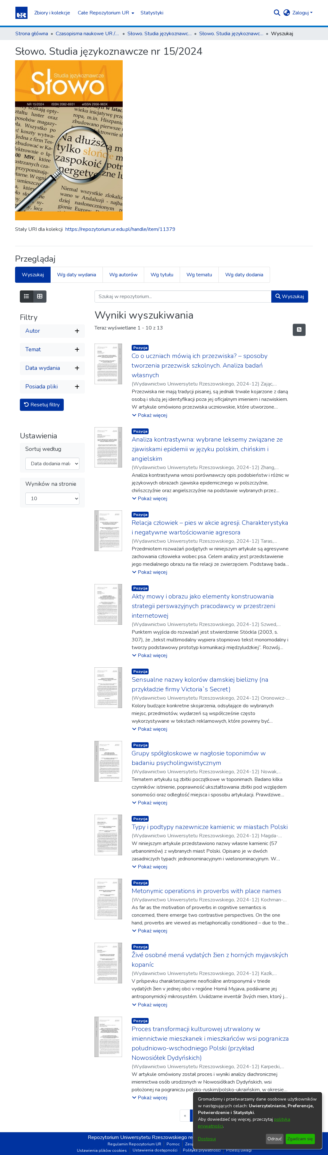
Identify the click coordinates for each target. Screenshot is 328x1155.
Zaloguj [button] (301, 12)
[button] (21, 12)
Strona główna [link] (31, 33)
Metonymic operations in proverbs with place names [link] (206, 891)
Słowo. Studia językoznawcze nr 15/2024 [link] (231, 33)
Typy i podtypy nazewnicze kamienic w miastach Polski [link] (210, 827)
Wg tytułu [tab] (162, 274)
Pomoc (173, 1144)
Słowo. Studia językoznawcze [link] (159, 33)
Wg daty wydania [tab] (76, 274)
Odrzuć (274, 1139)
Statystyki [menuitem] (152, 12)
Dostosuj (207, 1139)
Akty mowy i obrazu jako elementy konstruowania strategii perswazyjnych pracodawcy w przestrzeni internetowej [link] (203, 606)
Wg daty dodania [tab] (244, 274)
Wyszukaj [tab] (33, 274)
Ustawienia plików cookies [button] (102, 1150)
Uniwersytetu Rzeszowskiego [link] (153, 1137)
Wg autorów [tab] (123, 274)
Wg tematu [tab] (199, 274)
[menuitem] (105, 13)
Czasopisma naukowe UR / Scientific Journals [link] (88, 33)
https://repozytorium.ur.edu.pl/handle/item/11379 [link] (120, 229)
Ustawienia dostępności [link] (155, 1150)
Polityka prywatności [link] (202, 1150)
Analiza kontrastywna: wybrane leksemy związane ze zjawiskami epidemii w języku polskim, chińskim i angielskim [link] (207, 449)
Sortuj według (43, 449)
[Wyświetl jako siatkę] (39, 296)
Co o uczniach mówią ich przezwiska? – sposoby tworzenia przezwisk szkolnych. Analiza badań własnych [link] (199, 365)
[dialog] (257, 1121)
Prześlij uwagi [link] (239, 1150)
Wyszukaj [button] (292, 296)
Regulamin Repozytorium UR (134, 1144)
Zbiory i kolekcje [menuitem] (52, 12)
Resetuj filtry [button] (44, 404)
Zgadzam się (300, 1139)
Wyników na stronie (50, 484)
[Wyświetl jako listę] (26, 296)
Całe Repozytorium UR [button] (103, 12)
